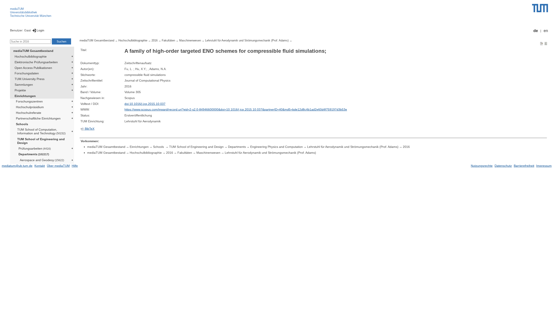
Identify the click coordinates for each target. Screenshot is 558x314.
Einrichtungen (25, 96)
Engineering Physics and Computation (276, 146)
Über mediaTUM (58, 165)
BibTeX (89, 128)
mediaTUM (17, 8)
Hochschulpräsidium (30, 107)
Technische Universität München (30, 15)
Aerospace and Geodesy (42, 160)
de (535, 31)
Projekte (20, 90)
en (546, 31)
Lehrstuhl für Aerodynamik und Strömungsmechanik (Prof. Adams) (247, 40)
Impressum (544, 165)
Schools (22, 124)
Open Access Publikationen (33, 68)
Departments (34, 154)
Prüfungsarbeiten (35, 148)
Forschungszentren (29, 101)
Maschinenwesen (190, 40)
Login (40, 30)
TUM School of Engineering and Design (41, 141)
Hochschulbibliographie (31, 56)
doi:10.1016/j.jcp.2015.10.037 (144, 104)
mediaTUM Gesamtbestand (33, 51)
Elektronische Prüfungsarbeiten (36, 62)
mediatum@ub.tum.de (17, 165)
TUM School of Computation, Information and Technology (41, 131)
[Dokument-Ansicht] (541, 43)
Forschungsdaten (27, 73)
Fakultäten (168, 40)
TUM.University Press (29, 79)
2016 (154, 40)
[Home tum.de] (540, 8)
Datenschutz (503, 165)
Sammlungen (24, 84)
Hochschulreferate (28, 112)
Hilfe (75, 165)
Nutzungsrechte (482, 165)
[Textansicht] (546, 43)
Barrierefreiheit (524, 165)
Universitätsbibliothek (23, 12)
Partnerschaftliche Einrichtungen (38, 118)
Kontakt (39, 165)
